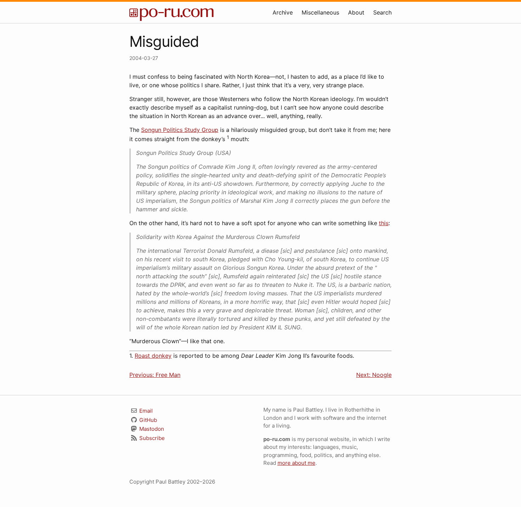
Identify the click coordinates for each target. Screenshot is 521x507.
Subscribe (151, 438)
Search (382, 12)
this (383, 223)
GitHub (147, 420)
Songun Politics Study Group (179, 129)
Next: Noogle (374, 374)
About (356, 12)
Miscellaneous (320, 12)
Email (145, 410)
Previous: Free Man (154, 374)
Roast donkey (153, 355)
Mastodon (151, 428)
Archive (283, 12)
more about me (296, 462)
